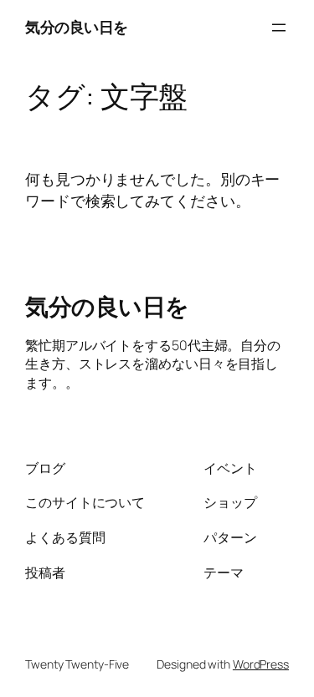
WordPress (261, 664)
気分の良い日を (76, 27)
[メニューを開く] (279, 28)
